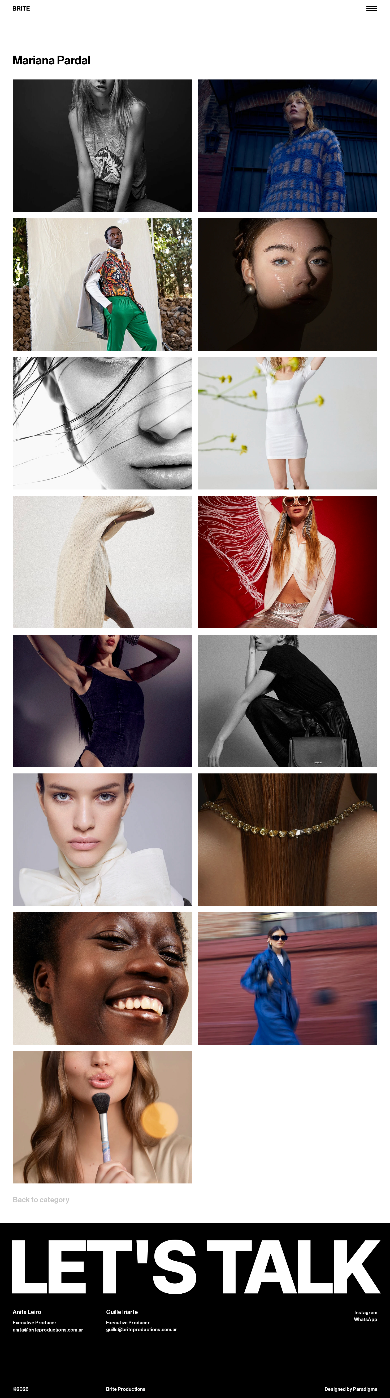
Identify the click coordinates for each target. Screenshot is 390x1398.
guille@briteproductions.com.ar (141, 1329)
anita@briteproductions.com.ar (48, 1330)
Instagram (365, 1312)
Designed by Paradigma (351, 1389)
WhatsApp (365, 1319)
